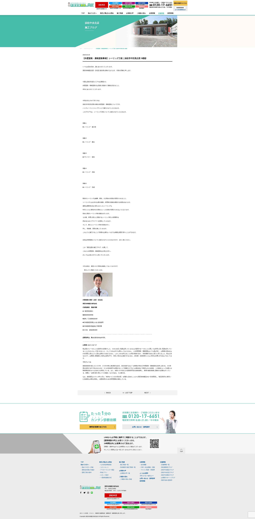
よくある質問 (144, 473)
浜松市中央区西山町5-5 (115, 4)
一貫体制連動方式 (105, 477)
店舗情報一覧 (165, 464)
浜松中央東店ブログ (167, 475)
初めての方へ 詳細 (87, 467)
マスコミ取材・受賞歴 (148, 470)
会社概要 (143, 464)
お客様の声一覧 (125, 473)
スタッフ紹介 (104, 475)
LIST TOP (128, 393)
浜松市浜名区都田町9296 (128, 8)
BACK (108, 393)
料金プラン (103, 472)
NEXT (146, 393)
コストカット (104, 467)
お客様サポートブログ (168, 477)
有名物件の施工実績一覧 (128, 467)
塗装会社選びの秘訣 (88, 470)
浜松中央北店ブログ (167, 472)
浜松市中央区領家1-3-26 (115, 8)
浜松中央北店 (128, 6)
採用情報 (142, 481)
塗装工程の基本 (87, 472)
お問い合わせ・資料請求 (141, 427)
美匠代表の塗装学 (166, 480)
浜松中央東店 (128, 3)
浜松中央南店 (115, 6)
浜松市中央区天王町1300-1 (129, 4)
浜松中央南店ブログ (167, 470)
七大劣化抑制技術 (105, 464)
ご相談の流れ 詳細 (126, 479)
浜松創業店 (115, 3)
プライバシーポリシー (147, 476)
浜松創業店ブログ (166, 467)
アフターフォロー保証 (107, 470)
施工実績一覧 (124, 464)
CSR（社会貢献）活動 (148, 467)
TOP (83, 13)
